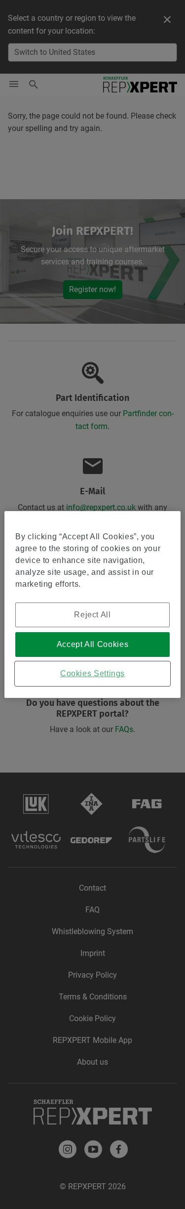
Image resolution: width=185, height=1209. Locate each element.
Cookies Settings (92, 673)
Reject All (92, 614)
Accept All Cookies (93, 644)
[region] (92, 604)
